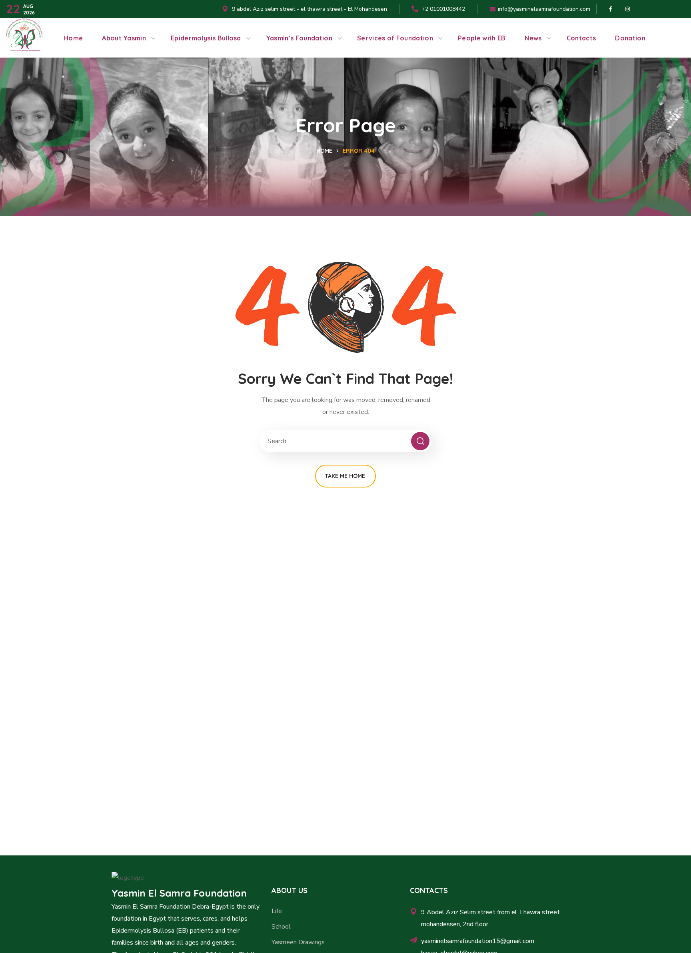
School (281, 926)
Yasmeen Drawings (298, 942)
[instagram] (627, 9)
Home (324, 150)
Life (277, 911)
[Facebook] (610, 9)
